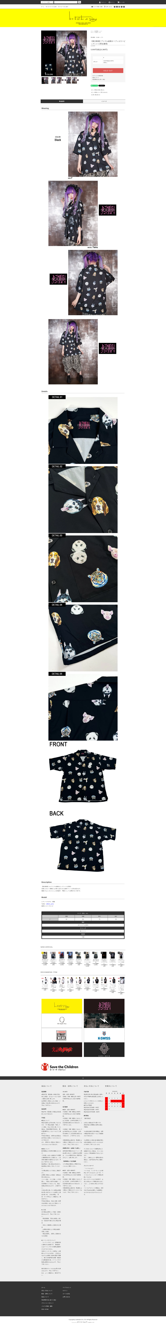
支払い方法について (47, 1290)
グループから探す (64, 6)
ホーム (42, 6)
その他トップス (98, 32)
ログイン (112, 2)
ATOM (46, 1309)
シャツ (100, 31)
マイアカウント (67, 1287)
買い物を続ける (96, 94)
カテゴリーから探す (52, 6)
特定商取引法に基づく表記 (99, 79)
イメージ (104, 101)
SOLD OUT (108, 70)
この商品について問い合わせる (100, 92)
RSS (43, 1309)
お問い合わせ (109, 6)
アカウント (104, 2)
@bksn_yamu (50, 904)
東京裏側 (96, 31)
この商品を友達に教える (98, 90)
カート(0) (121, 2)
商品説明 (61, 101)
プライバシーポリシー (48, 1303)
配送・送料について (47, 1293)
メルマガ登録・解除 (98, 6)
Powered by (74, 1322)
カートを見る (66, 1293)
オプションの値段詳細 (98, 75)
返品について (96, 77)
